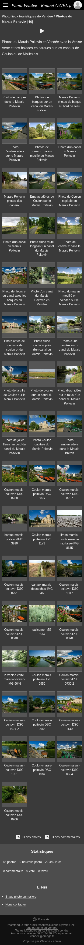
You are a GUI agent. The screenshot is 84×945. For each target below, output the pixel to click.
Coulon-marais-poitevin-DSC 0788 (14, 494)
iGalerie (45, 941)
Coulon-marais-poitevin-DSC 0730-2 (69, 679)
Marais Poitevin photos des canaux (14, 201)
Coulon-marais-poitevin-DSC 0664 (69, 770)
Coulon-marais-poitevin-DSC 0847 (42, 494)
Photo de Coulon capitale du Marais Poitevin (69, 201)
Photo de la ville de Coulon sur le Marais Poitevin (14, 395)
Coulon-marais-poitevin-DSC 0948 (42, 725)
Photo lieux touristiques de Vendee (27, 16)
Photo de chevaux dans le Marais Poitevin (69, 246)
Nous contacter (15, 904)
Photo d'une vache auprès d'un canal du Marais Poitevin (42, 347)
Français (40, 919)
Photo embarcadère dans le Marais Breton (69, 446)
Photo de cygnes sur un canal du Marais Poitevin (42, 395)
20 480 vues (53, 862)
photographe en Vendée (42, 927)
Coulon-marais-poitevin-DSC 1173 (42, 539)
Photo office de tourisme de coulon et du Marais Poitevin (14, 347)
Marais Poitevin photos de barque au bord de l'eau (69, 102)
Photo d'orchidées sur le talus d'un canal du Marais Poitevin (69, 397)
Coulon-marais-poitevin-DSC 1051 (14, 770)
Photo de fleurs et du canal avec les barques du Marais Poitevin (14, 298)
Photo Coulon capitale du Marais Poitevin (42, 444)
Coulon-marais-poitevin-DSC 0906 (14, 815)
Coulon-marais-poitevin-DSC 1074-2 (14, 725)
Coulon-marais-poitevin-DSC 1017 (69, 589)
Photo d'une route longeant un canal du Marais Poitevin (42, 248)
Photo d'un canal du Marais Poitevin (69, 151)
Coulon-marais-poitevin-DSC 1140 (69, 725)
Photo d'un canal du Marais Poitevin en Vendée (42, 298)
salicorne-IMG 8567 (41, 632)
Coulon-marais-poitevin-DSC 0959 (42, 679)
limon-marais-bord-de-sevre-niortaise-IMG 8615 (69, 541)
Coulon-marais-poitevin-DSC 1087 (42, 770)
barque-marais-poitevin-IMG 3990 (14, 539)
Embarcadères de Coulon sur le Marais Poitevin (42, 201)
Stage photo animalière (20, 896)
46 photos (9, 862)
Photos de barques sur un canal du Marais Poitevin (42, 104)
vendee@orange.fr (42, 936)
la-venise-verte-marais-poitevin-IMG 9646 (14, 679)
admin (57, 941)
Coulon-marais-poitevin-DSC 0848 (14, 634)
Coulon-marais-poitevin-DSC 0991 (14, 589)
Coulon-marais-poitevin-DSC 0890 (69, 634)
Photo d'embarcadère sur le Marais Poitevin (14, 153)
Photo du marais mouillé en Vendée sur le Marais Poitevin (69, 298)
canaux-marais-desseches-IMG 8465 (42, 589)
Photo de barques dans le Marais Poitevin (14, 102)
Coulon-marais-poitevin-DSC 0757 (69, 494)
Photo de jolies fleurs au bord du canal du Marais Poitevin (14, 446)
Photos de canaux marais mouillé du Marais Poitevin (42, 153)
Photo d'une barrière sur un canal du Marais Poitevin (69, 347)
